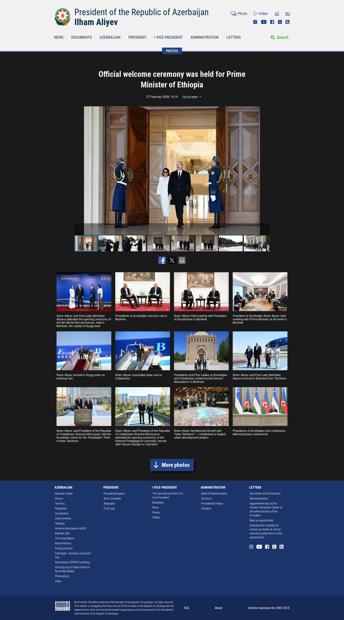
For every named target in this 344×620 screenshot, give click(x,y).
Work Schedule (112, 498)
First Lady (109, 508)
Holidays (60, 523)
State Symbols (63, 518)
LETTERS (234, 37)
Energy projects (64, 548)
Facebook (272, 22)
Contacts (206, 508)
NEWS (58, 37)
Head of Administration (214, 493)
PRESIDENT (137, 37)
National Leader (64, 493)
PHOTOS (172, 51)
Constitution (61, 513)
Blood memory (63, 543)
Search (283, 37)
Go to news (190, 96)
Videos (156, 517)
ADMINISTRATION (205, 37)
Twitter (280, 22)
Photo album (62, 576)
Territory (60, 503)
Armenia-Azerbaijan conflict (70, 528)
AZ (277, 13)
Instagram (255, 22)
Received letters (259, 498)
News (155, 507)
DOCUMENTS (81, 37)
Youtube (264, 22)
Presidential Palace (212, 503)
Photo (242, 13)
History (59, 498)
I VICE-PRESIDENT (168, 37)
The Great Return (64, 538)
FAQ (186, 608)
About (218, 608)
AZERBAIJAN (110, 37)
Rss (287, 22)
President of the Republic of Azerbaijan (141, 12)
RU (287, 13)
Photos (156, 512)
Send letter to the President (265, 493)
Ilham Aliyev (96, 22)
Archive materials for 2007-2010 (268, 608)
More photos (176, 465)
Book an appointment (262, 520)
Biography (109, 503)
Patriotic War (62, 533)
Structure (206, 498)
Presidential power (114, 493)
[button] (266, 170)
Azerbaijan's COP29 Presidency (72, 562)
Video (263, 13)
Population (61, 508)
